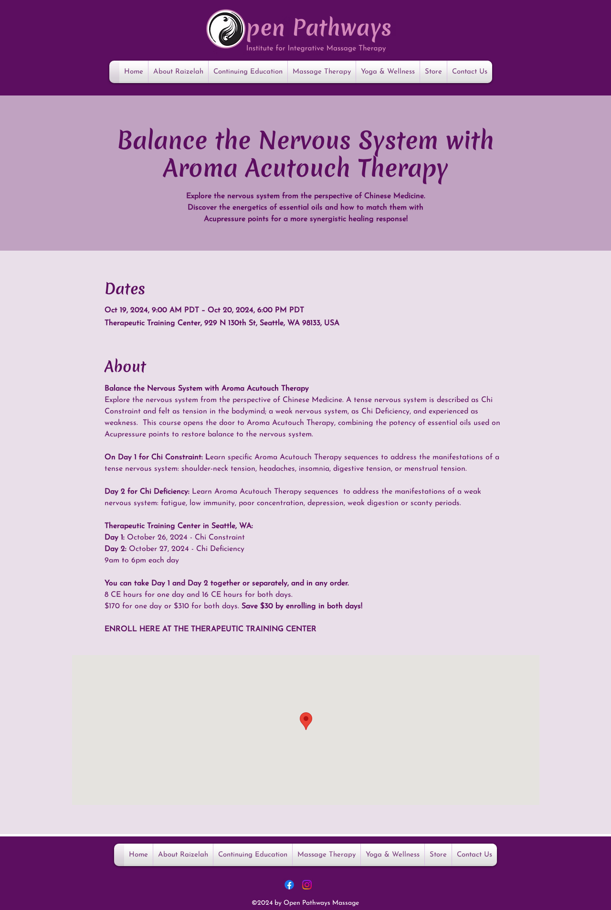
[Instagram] (307, 884)
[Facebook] (289, 884)
